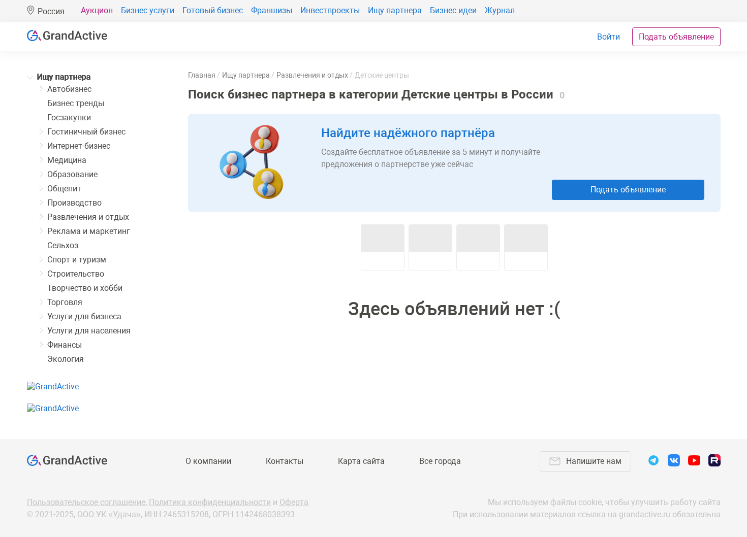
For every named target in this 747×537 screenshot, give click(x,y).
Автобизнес (69, 89)
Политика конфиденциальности (210, 502)
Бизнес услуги (147, 10)
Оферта (293, 502)
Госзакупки (69, 117)
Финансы (64, 345)
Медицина (66, 160)
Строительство (75, 274)
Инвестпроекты (330, 10)
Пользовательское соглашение (86, 502)
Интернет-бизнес (78, 146)
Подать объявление (676, 37)
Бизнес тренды (75, 103)
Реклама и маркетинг (88, 231)
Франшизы (271, 10)
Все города (440, 461)
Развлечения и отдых (88, 217)
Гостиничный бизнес (86, 132)
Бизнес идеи (453, 10)
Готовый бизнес (212, 10)
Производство (74, 203)
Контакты (284, 461)
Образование (72, 174)
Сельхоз (62, 245)
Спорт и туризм (76, 259)
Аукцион (97, 10)
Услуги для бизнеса (84, 316)
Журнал (500, 10)
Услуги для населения (89, 330)
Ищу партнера (395, 10)
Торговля (64, 302)
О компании (208, 461)
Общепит (64, 188)
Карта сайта (361, 461)
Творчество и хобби (84, 288)
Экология (65, 359)
